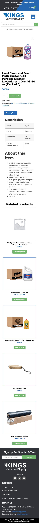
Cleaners (31, 103)
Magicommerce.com (23, 521)
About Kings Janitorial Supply (15, 499)
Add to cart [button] (19, 347)
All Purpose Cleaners (19, 103)
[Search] (36, 24)
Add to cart (14, 96)
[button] (33, 17)
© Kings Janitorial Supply (13, 520)
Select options (19, 252)
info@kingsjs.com (23, 514)
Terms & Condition (9, 490)
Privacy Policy (8, 487)
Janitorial (5, 105)
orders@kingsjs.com (19, 512)
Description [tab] (10, 113)
